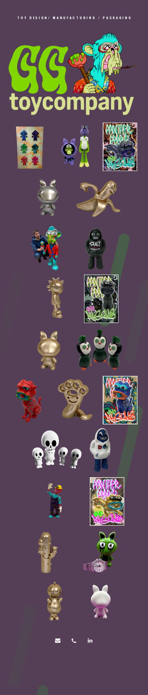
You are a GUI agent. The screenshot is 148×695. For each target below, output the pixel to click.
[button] (58, 640)
